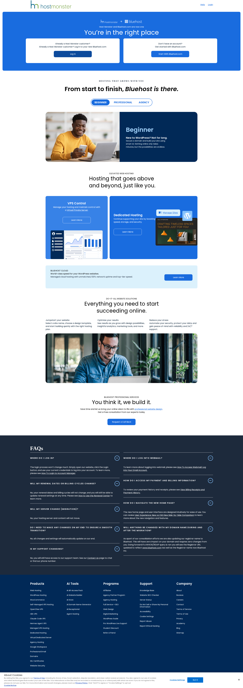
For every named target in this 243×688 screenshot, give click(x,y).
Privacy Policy (81, 683)
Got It (195, 680)
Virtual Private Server (77, 210)
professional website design (148, 409)
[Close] (239, 680)
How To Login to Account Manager (58, 473)
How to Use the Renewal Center (94, 495)
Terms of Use (39, 678)
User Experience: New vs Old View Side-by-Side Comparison (164, 515)
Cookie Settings (147, 616)
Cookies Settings (177, 680)
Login (210, 4)
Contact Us (93, 558)
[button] (77, 220)
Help (202, 4)
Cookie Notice (10, 685)
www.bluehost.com (151, 547)
